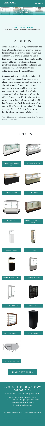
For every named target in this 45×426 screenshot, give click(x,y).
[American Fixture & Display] (9, 3)
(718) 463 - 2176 (17, 400)
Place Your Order (22, 372)
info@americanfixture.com (24, 402)
